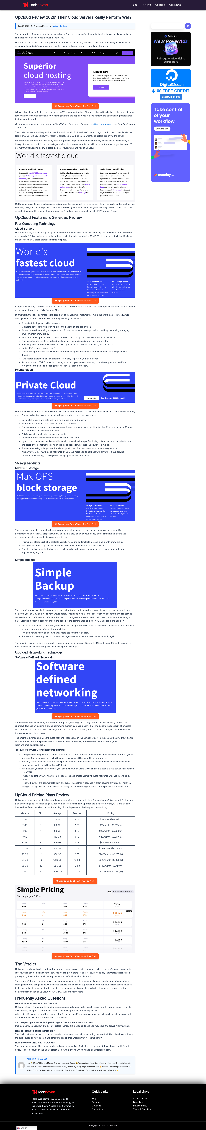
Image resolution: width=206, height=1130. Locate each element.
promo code (106, 124)
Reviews (146, 4)
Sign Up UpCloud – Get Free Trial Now (76, 881)
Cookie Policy (140, 1098)
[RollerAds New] (171, 49)
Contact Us (175, 4)
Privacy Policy (140, 1105)
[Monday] (170, 142)
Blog (134, 4)
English (23, 1128)
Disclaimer (138, 1102)
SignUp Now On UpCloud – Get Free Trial (76, 106)
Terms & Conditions (142, 1109)
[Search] (188, 26)
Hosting (55, 26)
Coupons (160, 4)
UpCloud (94, 124)
